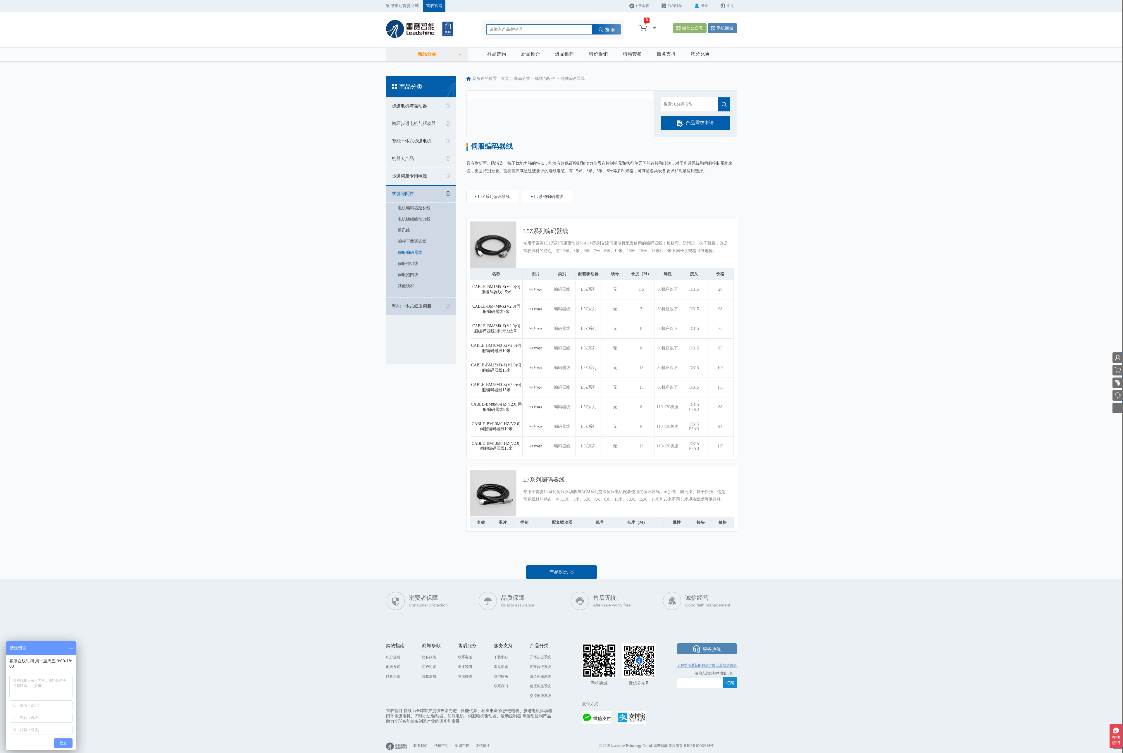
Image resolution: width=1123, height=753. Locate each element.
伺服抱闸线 (408, 275)
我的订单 (675, 6)
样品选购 (496, 53)
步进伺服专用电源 (409, 176)
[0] (642, 28)
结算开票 (393, 676)
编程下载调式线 (412, 241)
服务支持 (666, 53)
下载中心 (501, 657)
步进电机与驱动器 (409, 106)
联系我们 (501, 686)
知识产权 (462, 746)
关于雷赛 (642, 6)
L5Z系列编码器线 (545, 231)
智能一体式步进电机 (411, 141)
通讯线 (404, 230)
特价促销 (598, 53)
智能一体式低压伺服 (411, 306)
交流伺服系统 (540, 696)
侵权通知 (429, 676)
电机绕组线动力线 (414, 219)
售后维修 (465, 676)
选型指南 (501, 676)
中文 (730, 6)
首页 (505, 78)
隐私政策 (429, 657)
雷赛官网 (434, 6)
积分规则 (393, 657)
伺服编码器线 (410, 252)
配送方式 (393, 667)
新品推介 (530, 53)
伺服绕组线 (408, 263)
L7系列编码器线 (544, 479)
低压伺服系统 (540, 686)
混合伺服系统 (540, 676)
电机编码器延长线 (414, 208)
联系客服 (465, 657)
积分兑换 (700, 53)
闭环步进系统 (540, 667)
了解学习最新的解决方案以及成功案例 (707, 665)
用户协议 (429, 667)
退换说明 (465, 667)
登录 (704, 6)
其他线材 (406, 286)
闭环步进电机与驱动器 (414, 123)
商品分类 (522, 78)
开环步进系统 (540, 657)
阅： (733, 673)
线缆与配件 (403, 193)
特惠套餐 (632, 53)
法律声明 (441, 746)
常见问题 (501, 667)
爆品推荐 (564, 53)
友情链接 (483, 746)
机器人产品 (403, 158)
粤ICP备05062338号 (698, 746)
